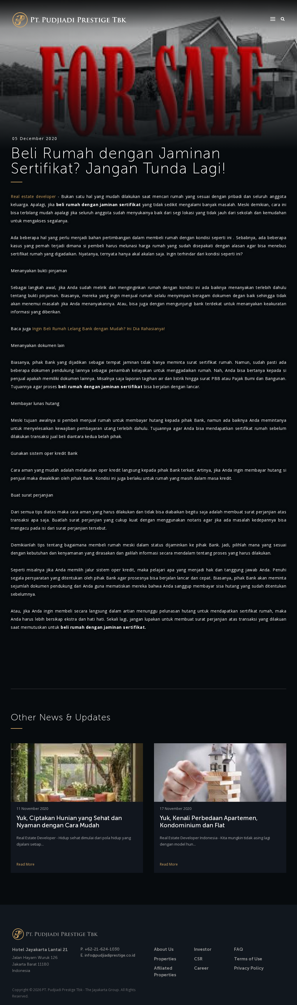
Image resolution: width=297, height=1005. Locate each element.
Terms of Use (248, 959)
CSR (198, 959)
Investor (202, 949)
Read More (26, 864)
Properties (165, 959)
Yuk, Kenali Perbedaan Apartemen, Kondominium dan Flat (209, 821)
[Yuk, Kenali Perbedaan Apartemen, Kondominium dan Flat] (220, 772)
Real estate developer (33, 196)
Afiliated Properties (165, 971)
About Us (163, 949)
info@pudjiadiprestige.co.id (110, 955)
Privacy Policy (249, 968)
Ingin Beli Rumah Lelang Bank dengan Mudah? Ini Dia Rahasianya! (98, 328)
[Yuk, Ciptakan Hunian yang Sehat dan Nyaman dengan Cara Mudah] (77, 772)
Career (201, 968)
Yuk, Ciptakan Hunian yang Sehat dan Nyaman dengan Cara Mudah (69, 821)
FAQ (238, 949)
